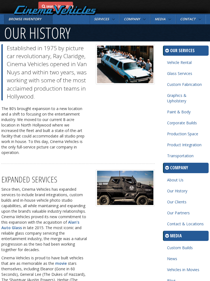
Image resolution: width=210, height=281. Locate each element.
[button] (104, 19)
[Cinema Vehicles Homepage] (56, 10)
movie (61, 263)
